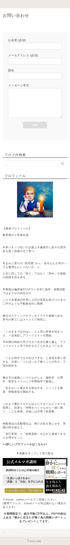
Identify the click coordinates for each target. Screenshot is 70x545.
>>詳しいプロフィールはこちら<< (25, 444)
